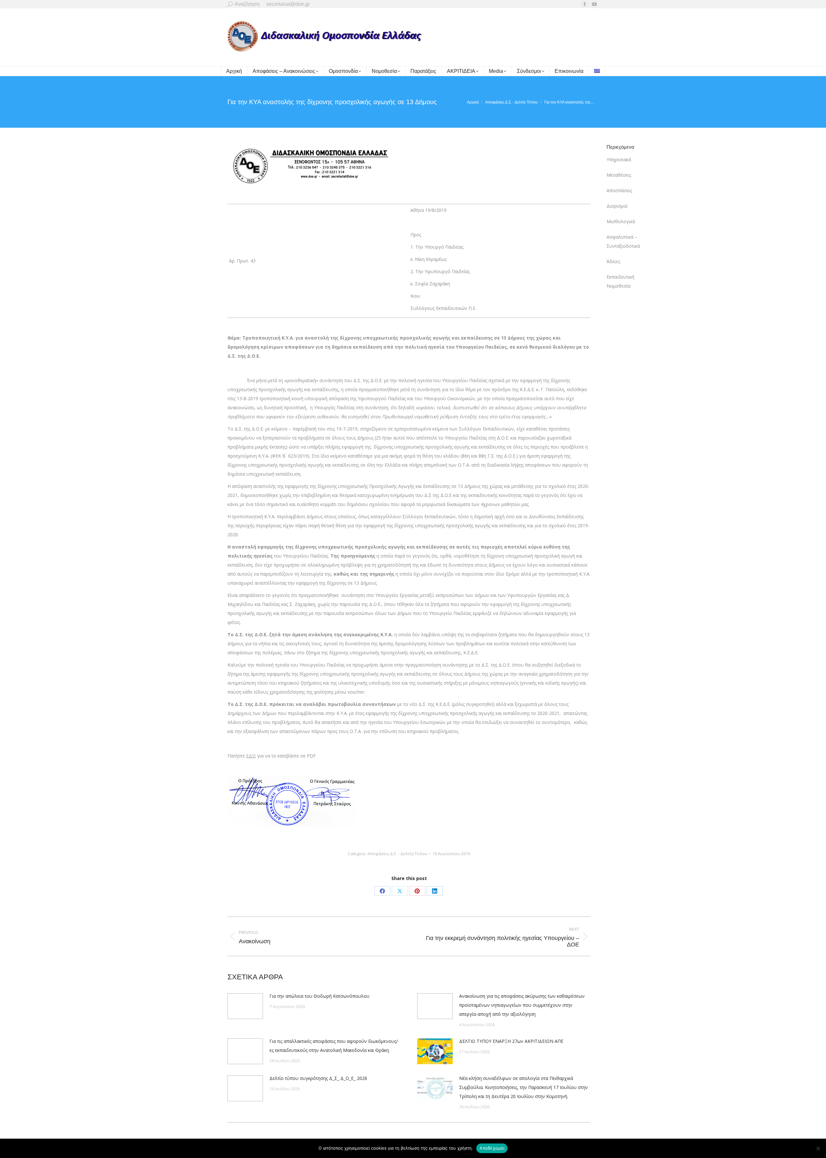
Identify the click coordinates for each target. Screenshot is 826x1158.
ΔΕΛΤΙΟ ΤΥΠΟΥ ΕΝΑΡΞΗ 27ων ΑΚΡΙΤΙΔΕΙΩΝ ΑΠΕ (511, 1041)
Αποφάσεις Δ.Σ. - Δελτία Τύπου (398, 853)
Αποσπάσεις (619, 190)
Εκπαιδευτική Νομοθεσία (620, 281)
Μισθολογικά (621, 221)
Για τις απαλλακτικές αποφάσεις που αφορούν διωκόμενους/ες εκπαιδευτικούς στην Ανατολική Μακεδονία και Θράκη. (333, 1045)
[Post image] (245, 1006)
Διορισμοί (617, 206)
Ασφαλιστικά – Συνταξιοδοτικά (623, 241)
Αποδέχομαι (491, 1148)
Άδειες (613, 261)
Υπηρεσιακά (619, 159)
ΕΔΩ (251, 756)
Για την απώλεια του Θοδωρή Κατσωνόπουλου (319, 996)
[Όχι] (818, 1148)
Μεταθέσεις (619, 175)
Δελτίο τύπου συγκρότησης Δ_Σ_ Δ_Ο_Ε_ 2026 (318, 1078)
